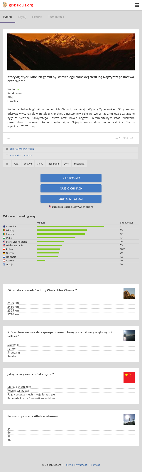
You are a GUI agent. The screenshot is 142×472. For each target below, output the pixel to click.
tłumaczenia (56, 16)
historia (37, 16)
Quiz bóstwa (71, 178)
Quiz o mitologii (71, 199)
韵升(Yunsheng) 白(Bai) (22, 148)
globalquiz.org (21, 5)
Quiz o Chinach (71, 188)
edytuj (22, 16)
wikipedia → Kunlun (21, 155)
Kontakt (95, 464)
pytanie (7, 16)
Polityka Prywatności (76, 464)
